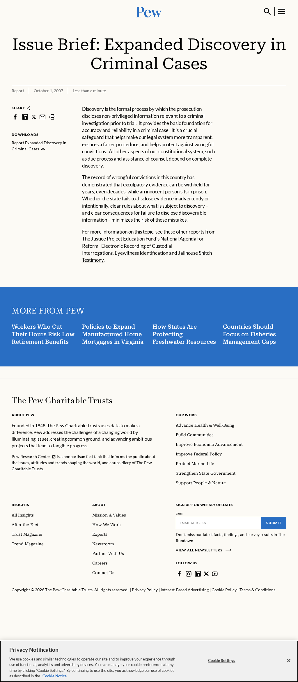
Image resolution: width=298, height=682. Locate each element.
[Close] (288, 660)
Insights (20, 505)
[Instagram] (188, 573)
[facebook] (15, 116)
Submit (273, 523)
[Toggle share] (267, 102)
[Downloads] (282, 102)
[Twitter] (206, 573)
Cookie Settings (221, 660)
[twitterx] (33, 116)
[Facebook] (179, 573)
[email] (42, 116)
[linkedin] (25, 116)
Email (180, 513)
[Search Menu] (267, 11)
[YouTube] (214, 573)
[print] (52, 116)
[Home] (62, 400)
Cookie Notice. (55, 676)
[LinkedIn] (197, 573)
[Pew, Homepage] (149, 11)
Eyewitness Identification (141, 253)
